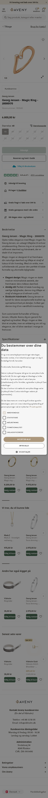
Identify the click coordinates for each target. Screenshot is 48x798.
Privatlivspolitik (35, 406)
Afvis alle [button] (24, 446)
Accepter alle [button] (24, 439)
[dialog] (24, 399)
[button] (24, 451)
